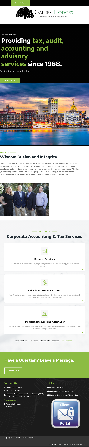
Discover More (9, 80)
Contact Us (12, 370)
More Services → (67, 341)
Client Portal (19, 3)
